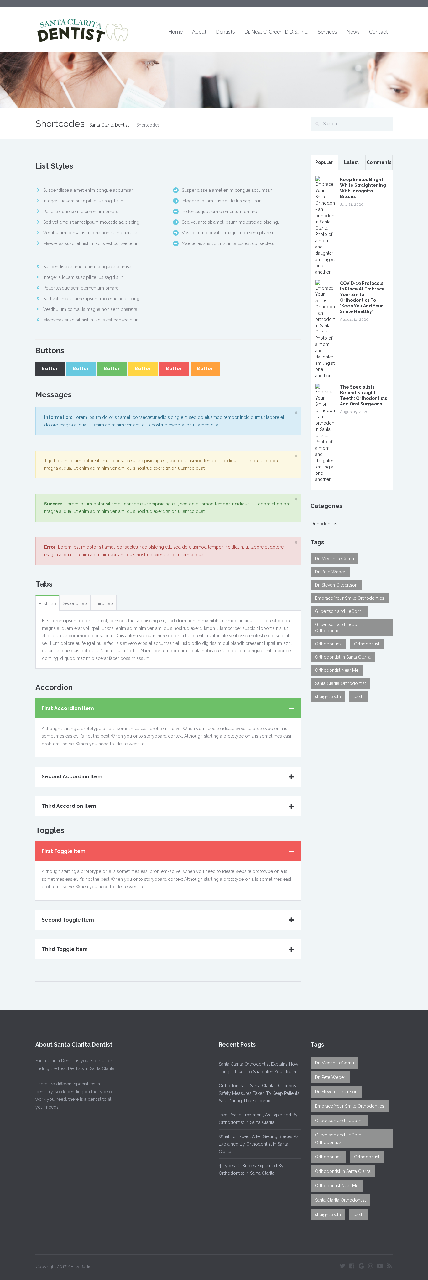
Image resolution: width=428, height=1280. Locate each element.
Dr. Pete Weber (330, 571)
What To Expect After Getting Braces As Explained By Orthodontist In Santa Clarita (259, 1144)
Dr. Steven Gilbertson (336, 585)
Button (50, 368)
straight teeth (328, 696)
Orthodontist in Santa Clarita (343, 657)
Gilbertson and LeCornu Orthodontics (339, 627)
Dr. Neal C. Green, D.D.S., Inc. (276, 32)
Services (327, 32)
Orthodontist (366, 643)
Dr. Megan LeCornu (334, 558)
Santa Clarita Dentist (109, 125)
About (199, 32)
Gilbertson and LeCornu (339, 611)
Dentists (225, 32)
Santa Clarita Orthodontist (340, 683)
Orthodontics (324, 523)
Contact (378, 32)
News (353, 32)
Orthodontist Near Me (336, 670)
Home (175, 32)
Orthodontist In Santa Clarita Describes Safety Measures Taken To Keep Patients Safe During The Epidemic (259, 1093)
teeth (358, 696)
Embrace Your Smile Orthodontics (349, 598)
